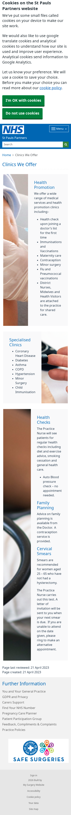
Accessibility (33, 791)
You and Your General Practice (24, 691)
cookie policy (51, 88)
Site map (33, 809)
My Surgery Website (33, 785)
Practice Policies (13, 729)
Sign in (33, 775)
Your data (34, 803)
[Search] (66, 144)
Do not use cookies (22, 113)
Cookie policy (34, 797)
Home (6, 154)
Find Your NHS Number (18, 707)
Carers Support (13, 702)
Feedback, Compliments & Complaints (29, 724)
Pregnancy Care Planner (19, 713)
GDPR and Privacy (15, 696)
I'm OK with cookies (23, 100)
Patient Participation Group (22, 718)
